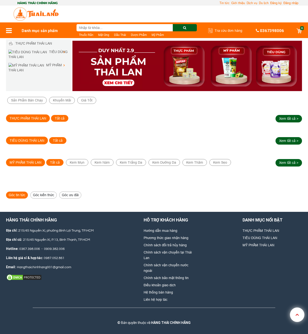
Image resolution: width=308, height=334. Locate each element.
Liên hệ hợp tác (155, 299)
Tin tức (224, 3)
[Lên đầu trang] (297, 314)
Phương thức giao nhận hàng (166, 238)
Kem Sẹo (220, 162)
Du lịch (264, 3)
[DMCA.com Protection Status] (24, 277)
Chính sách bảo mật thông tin (166, 278)
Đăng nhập (290, 3)
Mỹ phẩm (158, 35)
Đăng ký (276, 3)
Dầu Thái (120, 35)
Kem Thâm (194, 162)
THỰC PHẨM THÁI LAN (261, 231)
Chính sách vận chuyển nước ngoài (166, 268)
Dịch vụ (252, 3)
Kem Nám (102, 162)
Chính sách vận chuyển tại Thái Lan (168, 255)
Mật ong (103, 35)
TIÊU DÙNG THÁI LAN (260, 238)
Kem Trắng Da (131, 162)
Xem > (288, 118)
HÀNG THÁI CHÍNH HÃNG (171, 323)
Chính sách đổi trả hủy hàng (165, 245)
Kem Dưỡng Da (164, 162)
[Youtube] (169, 315)
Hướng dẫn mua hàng (160, 231)
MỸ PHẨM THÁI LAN (258, 245)
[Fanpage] (136, 315)
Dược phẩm (139, 35)
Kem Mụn (77, 162)
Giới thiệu (238, 3)
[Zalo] (153, 315)
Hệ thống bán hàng (158, 292)
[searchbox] (137, 27)
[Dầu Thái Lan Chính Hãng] (187, 66)
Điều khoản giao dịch (160, 285)
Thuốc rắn (86, 35)
